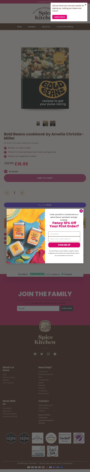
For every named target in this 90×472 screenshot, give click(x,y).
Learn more (59, 17)
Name (50, 230)
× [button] (85, 4)
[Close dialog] (81, 211)
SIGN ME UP (64, 244)
